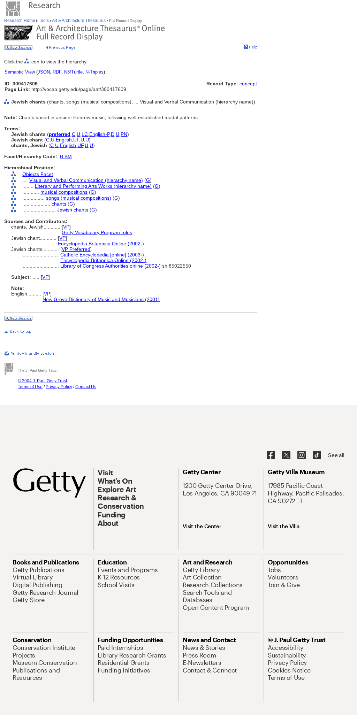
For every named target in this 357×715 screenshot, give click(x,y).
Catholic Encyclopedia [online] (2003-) (102, 254)
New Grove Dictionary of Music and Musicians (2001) (101, 299)
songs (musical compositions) (78, 198)
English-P (99, 134)
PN (124, 134)
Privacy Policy (59, 386)
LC (85, 134)
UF (76, 140)
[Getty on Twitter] (286, 455)
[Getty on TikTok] (317, 455)
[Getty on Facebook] (271, 455)
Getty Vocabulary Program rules (97, 232)
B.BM (66, 156)
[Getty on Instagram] (301, 455)
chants (59, 204)
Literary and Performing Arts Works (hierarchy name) (93, 186)
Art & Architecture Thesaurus (79, 20)
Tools (44, 20)
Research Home (20, 20)
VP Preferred (76, 249)
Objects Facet (37, 174)
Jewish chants (72, 210)
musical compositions (64, 192)
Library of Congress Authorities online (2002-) (110, 266)
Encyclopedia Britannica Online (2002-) (101, 243)
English (64, 140)
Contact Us (85, 386)
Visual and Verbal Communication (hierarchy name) (86, 180)
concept (248, 83)
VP (66, 227)
